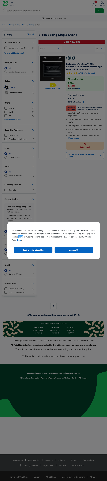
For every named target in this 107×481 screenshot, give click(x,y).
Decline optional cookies (33, 250)
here (21, 237)
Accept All (73, 250)
